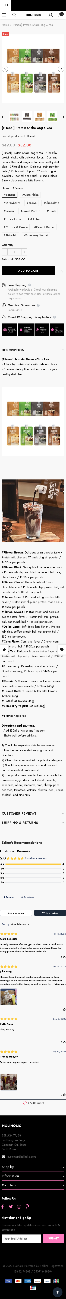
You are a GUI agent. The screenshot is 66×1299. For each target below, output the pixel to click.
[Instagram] (19, 1207)
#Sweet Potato (30, 211)
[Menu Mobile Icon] (4, 15)
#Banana (9, 195)
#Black (51, 211)
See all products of (13, 136)
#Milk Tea (34, 219)
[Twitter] (11, 1207)
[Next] (61, 69)
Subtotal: (8, 259)
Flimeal (31, 136)
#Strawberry (12, 203)
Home (5, 25)
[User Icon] (51, 15)
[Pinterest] (27, 1207)
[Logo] (33, 15)
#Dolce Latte (12, 219)
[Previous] (5, 69)
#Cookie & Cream (16, 227)
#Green (9, 211)
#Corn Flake (30, 195)
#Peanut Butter (44, 227)
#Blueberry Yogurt (36, 235)
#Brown (31, 203)
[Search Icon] (17, 15)
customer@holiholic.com (21, 1157)
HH (6, 5)
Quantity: (8, 245)
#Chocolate (51, 203)
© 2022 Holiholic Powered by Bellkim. (26, 1266)
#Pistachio (10, 235)
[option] (33, 68)
